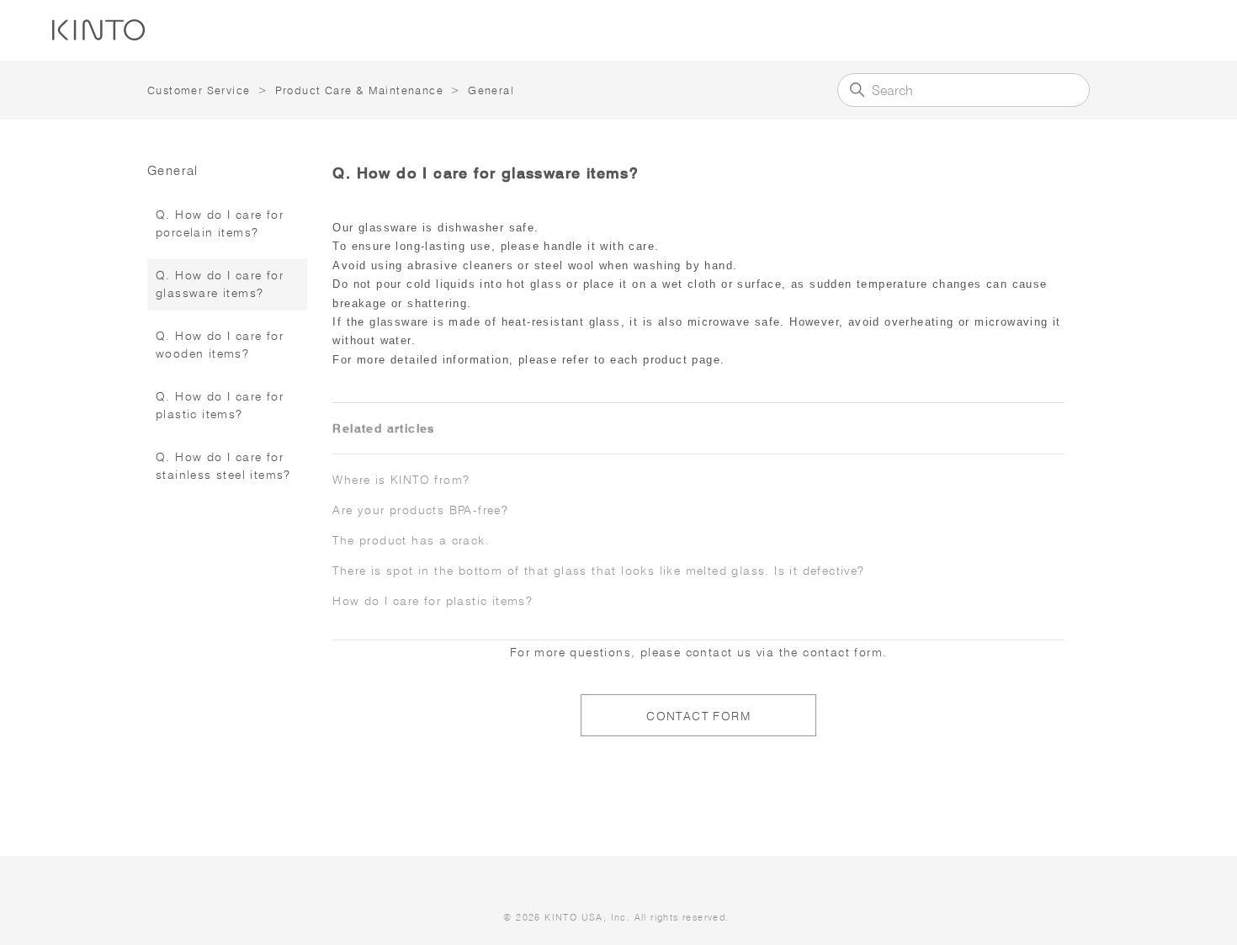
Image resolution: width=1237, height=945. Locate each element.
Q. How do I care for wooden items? (220, 344)
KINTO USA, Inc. (587, 917)
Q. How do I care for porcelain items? (220, 223)
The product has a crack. (411, 540)
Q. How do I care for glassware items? (220, 284)
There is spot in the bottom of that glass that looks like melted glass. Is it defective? (598, 570)
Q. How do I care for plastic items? (220, 405)
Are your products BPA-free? (420, 510)
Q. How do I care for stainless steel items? (223, 465)
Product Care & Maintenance (359, 90)
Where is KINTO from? (401, 479)
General (491, 90)
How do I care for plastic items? (432, 601)
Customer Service (198, 90)
